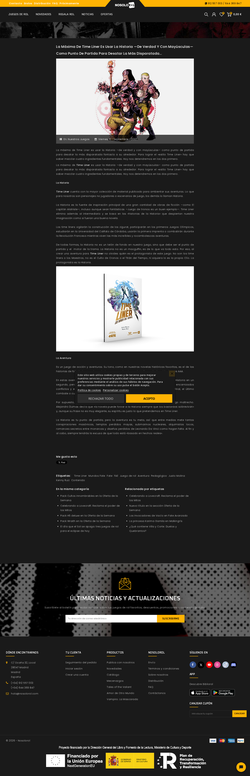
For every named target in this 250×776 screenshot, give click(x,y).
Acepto (149, 399)
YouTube (209, 664)
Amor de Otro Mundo (120, 693)
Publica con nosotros (121, 662)
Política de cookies (89, 390)
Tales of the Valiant (119, 687)
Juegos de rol (19, 14)
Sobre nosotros (158, 674)
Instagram (217, 664)
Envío (151, 662)
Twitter (201, 664)
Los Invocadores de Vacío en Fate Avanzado (158, 515)
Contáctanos (157, 693)
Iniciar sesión (73, 668)
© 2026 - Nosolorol (18, 740)
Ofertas (107, 14)
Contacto (15, 3)
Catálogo (113, 674)
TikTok (225, 664)
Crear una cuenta (76, 674)
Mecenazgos (115, 681)
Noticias (88, 14)
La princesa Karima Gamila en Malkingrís (155, 521)
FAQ (55, 3)
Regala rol (66, 14)
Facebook (193, 664)
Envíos (28, 3)
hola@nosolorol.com (24, 693)
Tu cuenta (73, 652)
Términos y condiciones (163, 668)
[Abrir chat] (241, 767)
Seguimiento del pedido (81, 662)
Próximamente (69, 3)
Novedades (43, 14)
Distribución (42, 3)
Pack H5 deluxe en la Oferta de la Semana (87, 515)
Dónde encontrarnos (22, 652)
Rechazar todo (100, 399)
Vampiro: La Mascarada (122, 699)
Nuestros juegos (79, 139)
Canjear (239, 714)
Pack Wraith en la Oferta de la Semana (85, 521)
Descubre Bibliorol (201, 684)
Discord (233, 664)
